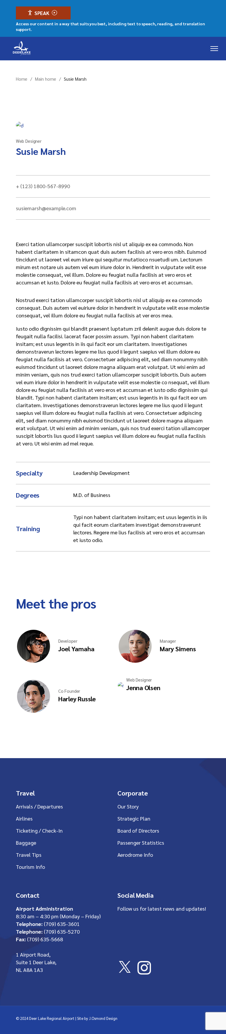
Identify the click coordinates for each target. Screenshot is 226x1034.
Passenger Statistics (140, 842)
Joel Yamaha (76, 648)
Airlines (24, 818)
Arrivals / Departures (39, 806)
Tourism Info (30, 866)
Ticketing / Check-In (39, 830)
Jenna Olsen (143, 687)
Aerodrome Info (135, 854)
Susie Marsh (41, 151)
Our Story (128, 806)
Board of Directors (138, 830)
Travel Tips (28, 854)
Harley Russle (77, 699)
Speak (41, 13)
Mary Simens (178, 648)
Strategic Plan (133, 818)
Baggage (26, 842)
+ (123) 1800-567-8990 (43, 186)
